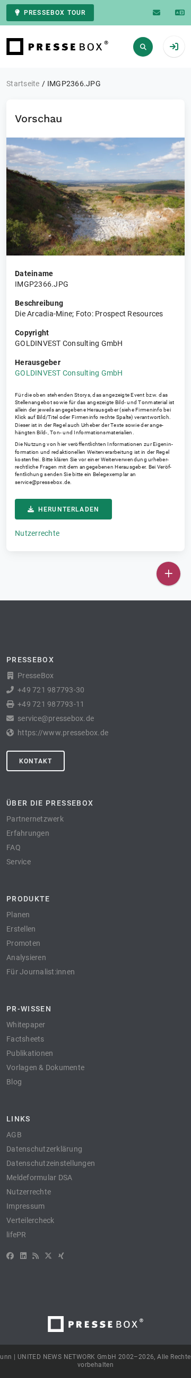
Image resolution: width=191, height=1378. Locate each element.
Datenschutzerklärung (44, 1149)
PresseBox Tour (54, 12)
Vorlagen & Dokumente (45, 1067)
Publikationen (29, 1053)
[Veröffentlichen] (168, 574)
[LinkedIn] (23, 1256)
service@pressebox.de (42, 482)
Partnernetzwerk (35, 819)
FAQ (13, 847)
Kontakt (35, 761)
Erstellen (21, 929)
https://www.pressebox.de (63, 732)
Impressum (25, 1206)
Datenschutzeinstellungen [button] (50, 1163)
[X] (48, 1256)
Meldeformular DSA (39, 1177)
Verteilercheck (30, 1220)
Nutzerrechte (37, 533)
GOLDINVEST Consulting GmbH (69, 373)
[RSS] (35, 1256)
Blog (14, 1082)
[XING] (61, 1256)
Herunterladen (68, 509)
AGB (14, 1134)
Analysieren (26, 957)
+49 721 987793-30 (51, 690)
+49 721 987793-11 (51, 704)
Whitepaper (26, 1024)
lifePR (16, 1234)
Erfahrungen (27, 833)
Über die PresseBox (49, 803)
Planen (18, 914)
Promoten (23, 943)
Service (18, 861)
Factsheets (25, 1039)
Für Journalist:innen (40, 972)
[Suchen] (143, 47)
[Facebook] (10, 1256)
